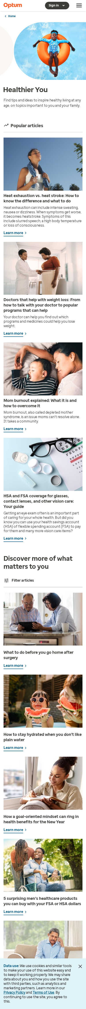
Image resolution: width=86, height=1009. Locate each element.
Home (12, 16)
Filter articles (23, 580)
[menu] (79, 5)
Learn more (13, 233)
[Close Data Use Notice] (80, 966)
